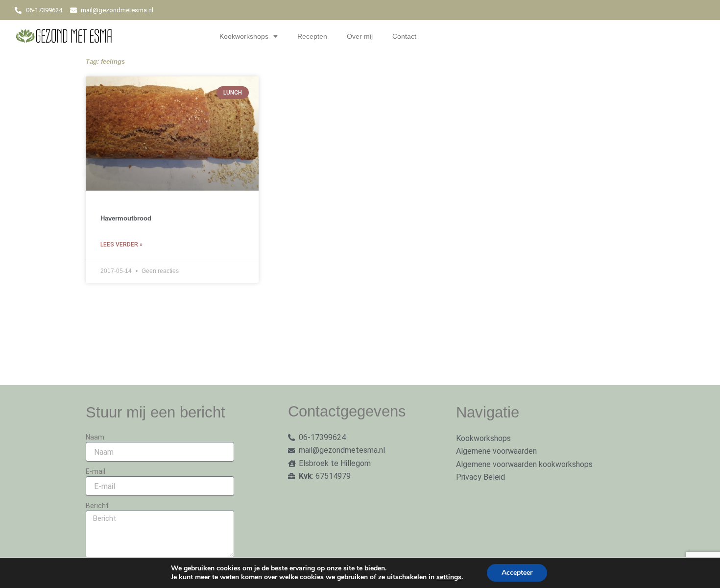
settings (448, 577)
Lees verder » (121, 244)
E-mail (95, 471)
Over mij (360, 36)
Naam (95, 437)
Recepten (312, 36)
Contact (404, 36)
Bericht (97, 506)
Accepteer (517, 572)
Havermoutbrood (125, 218)
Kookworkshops (243, 36)
